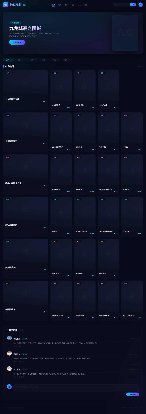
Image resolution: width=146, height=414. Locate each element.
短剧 (85, 5)
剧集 (66, 5)
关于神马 (123, 408)
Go (133, 5)
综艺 (79, 5)
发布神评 (133, 394)
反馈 (141, 408)
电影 (60, 5)
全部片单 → (139, 66)
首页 (53, 5)
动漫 (72, 5)
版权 (136, 408)
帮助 (130, 408)
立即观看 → (17, 42)
